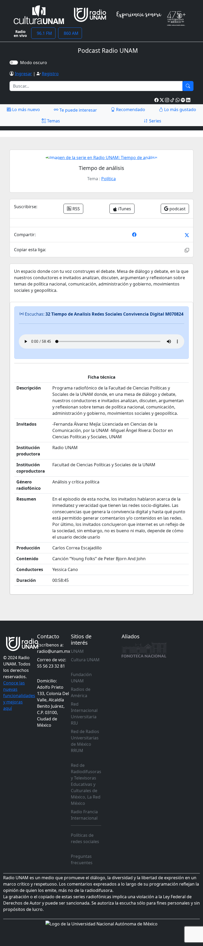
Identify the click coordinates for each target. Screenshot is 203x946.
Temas (53, 121)
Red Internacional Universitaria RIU (84, 713)
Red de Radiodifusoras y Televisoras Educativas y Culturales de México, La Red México (86, 784)
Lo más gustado (179, 109)
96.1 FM (43, 33)
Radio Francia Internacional (84, 815)
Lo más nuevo (25, 109)
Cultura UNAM (85, 660)
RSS (75, 209)
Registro (50, 74)
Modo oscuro (34, 62)
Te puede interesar (77, 110)
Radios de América (80, 692)
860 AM (70, 33)
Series (154, 121)
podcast (177, 209)
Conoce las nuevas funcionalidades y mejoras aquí (19, 695)
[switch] (14, 62)
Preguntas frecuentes (82, 859)
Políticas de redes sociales (85, 838)
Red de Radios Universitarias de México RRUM (85, 741)
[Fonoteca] (144, 650)
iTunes (124, 209)
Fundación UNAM (81, 678)
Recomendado (130, 109)
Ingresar (23, 74)
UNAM (77, 651)
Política (108, 179)
